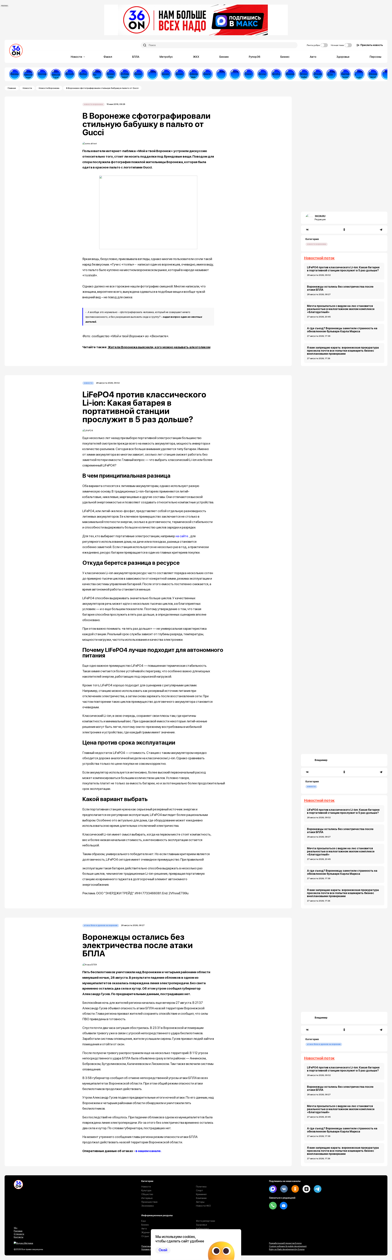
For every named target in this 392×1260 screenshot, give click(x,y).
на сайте (182, 536)
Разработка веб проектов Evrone (285, 1243)
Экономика (147, 1205)
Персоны (375, 56)
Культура (146, 1190)
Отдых (145, 1236)
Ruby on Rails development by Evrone (287, 1249)
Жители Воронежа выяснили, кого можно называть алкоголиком (159, 347)
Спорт (199, 1190)
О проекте (19, 1234)
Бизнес (285, 56)
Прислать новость (371, 45)
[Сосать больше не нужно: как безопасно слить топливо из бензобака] (138, 74)
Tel (273, 1205)
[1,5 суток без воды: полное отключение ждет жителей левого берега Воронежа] (235, 74)
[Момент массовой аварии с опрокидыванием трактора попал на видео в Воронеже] (373, 74)
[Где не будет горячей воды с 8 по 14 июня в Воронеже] (386, 74)
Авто (313, 56)
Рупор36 (254, 56)
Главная (12, 88)
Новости (76, 56)
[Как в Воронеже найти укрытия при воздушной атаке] (207, 74)
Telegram (317, 1189)
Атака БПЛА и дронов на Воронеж (100, 925)
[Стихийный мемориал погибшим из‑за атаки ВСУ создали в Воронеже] (290, 74)
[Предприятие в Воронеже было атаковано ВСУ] (331, 74)
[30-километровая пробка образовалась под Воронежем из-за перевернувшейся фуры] (83, 74)
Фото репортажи (205, 1220)
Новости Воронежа (49, 88)
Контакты (18, 1237)
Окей (163, 1250)
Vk (284, 1189)
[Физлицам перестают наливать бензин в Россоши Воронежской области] (180, 74)
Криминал (201, 1194)
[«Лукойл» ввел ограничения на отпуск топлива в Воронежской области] (317, 74)
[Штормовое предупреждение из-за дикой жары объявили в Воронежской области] (221, 74)
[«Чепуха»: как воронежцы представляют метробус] (69, 74)
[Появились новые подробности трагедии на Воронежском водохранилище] (193, 74)
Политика (201, 1186)
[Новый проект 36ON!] (97, 74)
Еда (143, 1220)
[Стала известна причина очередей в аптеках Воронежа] (28, 74)
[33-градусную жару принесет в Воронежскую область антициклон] (262, 74)
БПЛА (135, 56)
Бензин (224, 56)
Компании (201, 1198)
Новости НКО (203, 1205)
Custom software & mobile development (288, 1246)
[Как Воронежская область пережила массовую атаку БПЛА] (248, 74)
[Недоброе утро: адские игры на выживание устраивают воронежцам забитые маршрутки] (359, 74)
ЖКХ (196, 56)
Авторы (200, 1201)
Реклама (18, 1231)
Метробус (166, 56)
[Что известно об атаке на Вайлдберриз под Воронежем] (56, 74)
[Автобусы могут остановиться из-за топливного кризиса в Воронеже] (276, 74)
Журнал (145, 1232)
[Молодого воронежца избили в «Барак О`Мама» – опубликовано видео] (152, 74)
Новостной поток (319, 258)
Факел (108, 56)
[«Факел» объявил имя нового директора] (345, 74)
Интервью (147, 1198)
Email (283, 1205)
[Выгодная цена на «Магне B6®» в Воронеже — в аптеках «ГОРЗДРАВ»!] (42, 74)
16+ (15, 1228)
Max (273, 1189)
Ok (295, 1189)
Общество (147, 1194)
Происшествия (149, 1201)
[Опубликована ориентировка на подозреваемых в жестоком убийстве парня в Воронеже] (124, 74)
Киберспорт (202, 1228)
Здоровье (342, 56)
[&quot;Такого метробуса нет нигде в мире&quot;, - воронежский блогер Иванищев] (14, 74)
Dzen (306, 1189)
